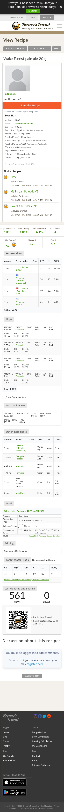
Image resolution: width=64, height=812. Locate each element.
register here (35, 664)
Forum (6, 741)
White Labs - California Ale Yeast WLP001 (24, 511)
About (35, 760)
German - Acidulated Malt (22, 291)
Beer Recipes (9, 760)
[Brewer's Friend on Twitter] (44, 716)
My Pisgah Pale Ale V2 (24, 191)
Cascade (20, 329)
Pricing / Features (41, 765)
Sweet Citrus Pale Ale (24, 206)
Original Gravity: (8, 228)
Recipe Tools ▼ (15, 48)
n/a (53, 244)
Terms (57, 806)
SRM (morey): (10, 240)
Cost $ (53, 240)
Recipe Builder (39, 732)
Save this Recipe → (32, 105)
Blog (5, 736)
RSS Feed (12, 808)
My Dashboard (39, 745)
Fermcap (20, 472)
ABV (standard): (40, 228)
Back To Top (32, 676)
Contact (36, 756)
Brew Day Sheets (40, 736)
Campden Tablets (20, 457)
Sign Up (33, 11)
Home (6, 732)
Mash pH (32, 240)
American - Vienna (21, 303)
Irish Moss (20, 493)
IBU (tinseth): (56, 228)
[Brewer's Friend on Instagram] (35, 716)
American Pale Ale (24, 123)
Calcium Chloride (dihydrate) (21, 448)
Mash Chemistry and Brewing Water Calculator (26, 579)
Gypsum (20, 465)
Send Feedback (47, 806)
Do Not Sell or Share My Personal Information (36, 808)
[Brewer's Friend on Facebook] (40, 716)
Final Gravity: (24, 228)
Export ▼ (39, 48)
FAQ (5, 745)
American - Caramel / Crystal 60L (21, 280)
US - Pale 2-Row (22, 268)
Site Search (8, 756)
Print (56, 48)
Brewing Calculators (42, 741)
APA (13, 177)
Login (32, 17)
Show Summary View (16, 397)
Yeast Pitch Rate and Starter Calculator (45, 536)
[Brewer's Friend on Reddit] (49, 716)
